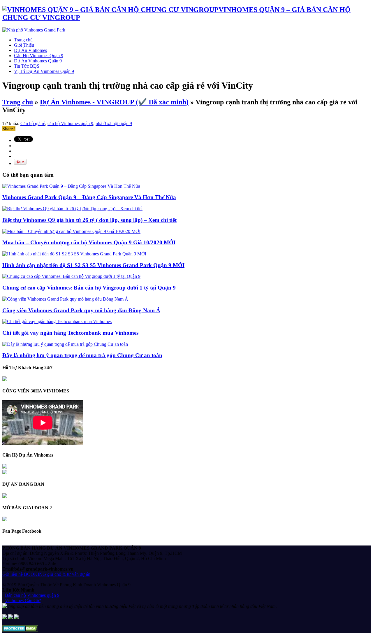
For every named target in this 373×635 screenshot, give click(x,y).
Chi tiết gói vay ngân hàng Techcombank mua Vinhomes (70, 333)
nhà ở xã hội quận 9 (114, 123)
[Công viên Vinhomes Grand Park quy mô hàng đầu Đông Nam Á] (65, 299)
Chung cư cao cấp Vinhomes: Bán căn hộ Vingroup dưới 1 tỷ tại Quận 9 (89, 288)
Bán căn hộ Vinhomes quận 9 (32, 595)
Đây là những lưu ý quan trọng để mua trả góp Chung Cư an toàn (82, 355)
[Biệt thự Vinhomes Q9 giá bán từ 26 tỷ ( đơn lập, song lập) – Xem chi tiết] (72, 208)
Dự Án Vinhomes (30, 50)
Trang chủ (23, 39)
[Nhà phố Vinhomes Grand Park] (33, 29)
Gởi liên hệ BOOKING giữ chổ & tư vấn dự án (46, 574)
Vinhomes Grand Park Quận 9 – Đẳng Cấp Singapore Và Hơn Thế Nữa (89, 197)
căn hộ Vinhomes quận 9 (70, 123)
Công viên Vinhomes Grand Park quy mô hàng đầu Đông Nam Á (81, 310)
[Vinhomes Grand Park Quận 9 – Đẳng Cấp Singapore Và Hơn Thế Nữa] (71, 186)
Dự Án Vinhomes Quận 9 (38, 60)
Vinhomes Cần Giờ (23, 600)
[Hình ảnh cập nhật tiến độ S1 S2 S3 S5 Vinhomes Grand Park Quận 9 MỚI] (74, 253)
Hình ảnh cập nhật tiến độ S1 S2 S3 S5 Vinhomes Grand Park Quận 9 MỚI (93, 265)
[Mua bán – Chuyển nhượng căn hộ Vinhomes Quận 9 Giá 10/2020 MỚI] (71, 231)
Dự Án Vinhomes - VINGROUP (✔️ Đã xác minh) (114, 102)
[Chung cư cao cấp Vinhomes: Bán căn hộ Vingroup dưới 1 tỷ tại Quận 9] (71, 276)
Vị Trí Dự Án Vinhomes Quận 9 (44, 71)
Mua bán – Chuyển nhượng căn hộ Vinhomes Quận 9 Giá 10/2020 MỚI (88, 242)
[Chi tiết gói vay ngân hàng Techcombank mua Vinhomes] (57, 321)
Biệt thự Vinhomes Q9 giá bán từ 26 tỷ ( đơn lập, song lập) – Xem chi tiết (89, 220)
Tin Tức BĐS (26, 66)
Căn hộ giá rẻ (32, 123)
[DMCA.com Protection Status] (20, 629)
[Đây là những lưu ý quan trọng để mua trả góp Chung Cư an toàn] (65, 344)
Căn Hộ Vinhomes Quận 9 (38, 55)
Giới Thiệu (24, 45)
